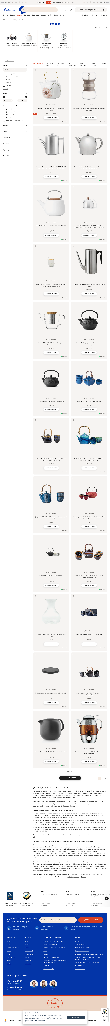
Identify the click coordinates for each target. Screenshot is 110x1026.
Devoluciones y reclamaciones (53, 941)
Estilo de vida (11, 957)
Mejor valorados (82, 64)
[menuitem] (5, 15)
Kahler (83, 877)
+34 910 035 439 (15, 981)
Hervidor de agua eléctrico (44, 813)
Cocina (9, 941)
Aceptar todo (75, 1017)
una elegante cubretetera (71, 855)
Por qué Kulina (79, 965)
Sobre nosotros (80, 969)
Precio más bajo (49, 64)
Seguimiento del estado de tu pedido (87, 962)
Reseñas (77, 941)
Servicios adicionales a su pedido (54, 947)
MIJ (90, 874)
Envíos (45, 954)
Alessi (27, 944)
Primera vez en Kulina (82, 947)
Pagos (45, 951)
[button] (70, 64)
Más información (40, 1020)
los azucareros (98, 829)
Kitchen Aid (29, 951)
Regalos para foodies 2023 (52, 944)
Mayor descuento (94, 64)
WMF (26, 941)
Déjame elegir (29, 1022)
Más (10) (5, 89)
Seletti (69, 877)
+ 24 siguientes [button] (70, 778)
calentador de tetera (93, 855)
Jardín (9, 951)
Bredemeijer (97, 874)
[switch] (104, 1020)
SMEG (27, 947)
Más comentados (72, 64)
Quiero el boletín (91, 920)
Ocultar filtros (9, 60)
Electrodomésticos (13, 947)
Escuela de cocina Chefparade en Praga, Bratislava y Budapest (88, 958)
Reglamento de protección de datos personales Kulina (55, 961)
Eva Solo (28, 963)
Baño (8, 954)
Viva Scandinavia (81, 874)
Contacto (46, 965)
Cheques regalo (48, 969)
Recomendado (38, 63)
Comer (9, 944)
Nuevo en (95, 15)
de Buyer (28, 960)
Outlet (9, 963)
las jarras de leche (41, 831)
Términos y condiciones (51, 957)
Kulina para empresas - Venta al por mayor (89, 954)
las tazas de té (88, 829)
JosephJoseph (29, 954)
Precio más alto (60, 64)
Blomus (76, 877)
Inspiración (86, 15)
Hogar (9, 960)
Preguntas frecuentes (82, 951)
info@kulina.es (14, 987)
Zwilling (27, 957)
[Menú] (107, 1009)
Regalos (104, 15)
